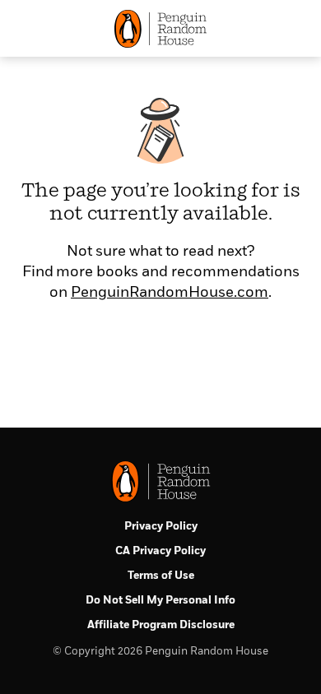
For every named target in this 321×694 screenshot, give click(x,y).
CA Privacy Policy (160, 551)
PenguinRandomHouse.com (169, 292)
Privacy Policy (161, 526)
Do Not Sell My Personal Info (160, 600)
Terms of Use (161, 576)
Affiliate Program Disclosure (161, 625)
